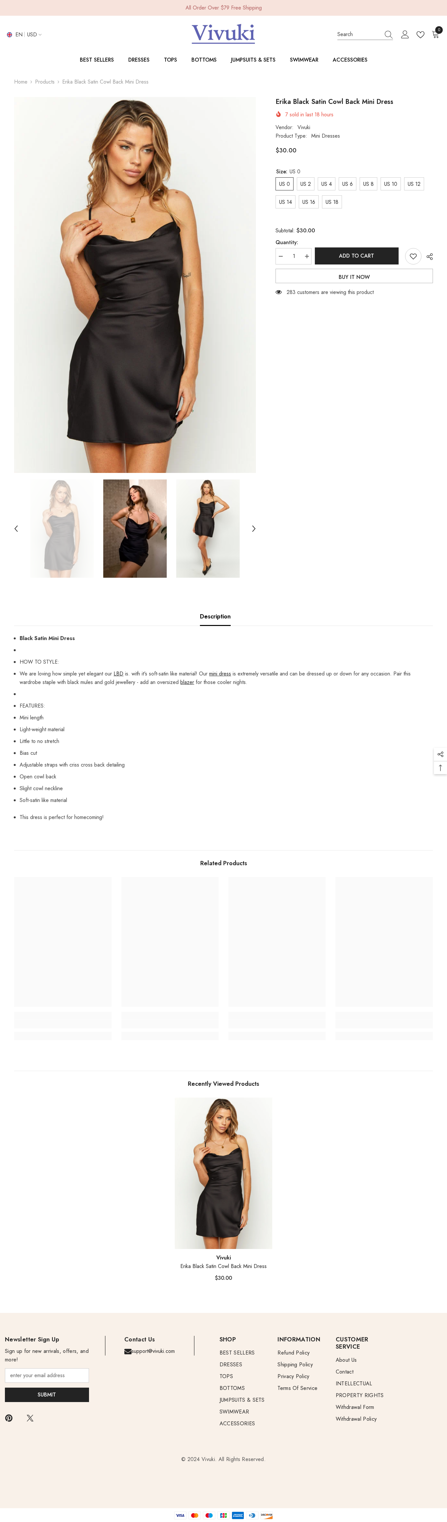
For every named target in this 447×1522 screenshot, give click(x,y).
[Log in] (405, 35)
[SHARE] (427, 256)
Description (215, 616)
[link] (62, 1024)
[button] (16, 529)
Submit (47, 1394)
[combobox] (359, 34)
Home (20, 82)
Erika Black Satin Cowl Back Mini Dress (223, 1266)
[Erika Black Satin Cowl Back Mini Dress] (223, 1173)
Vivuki (303, 127)
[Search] (365, 34)
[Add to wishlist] (413, 256)
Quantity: (287, 242)
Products (45, 82)
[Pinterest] (9, 1418)
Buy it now (354, 277)
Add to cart (358, 256)
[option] (135, 285)
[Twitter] (30, 1418)
